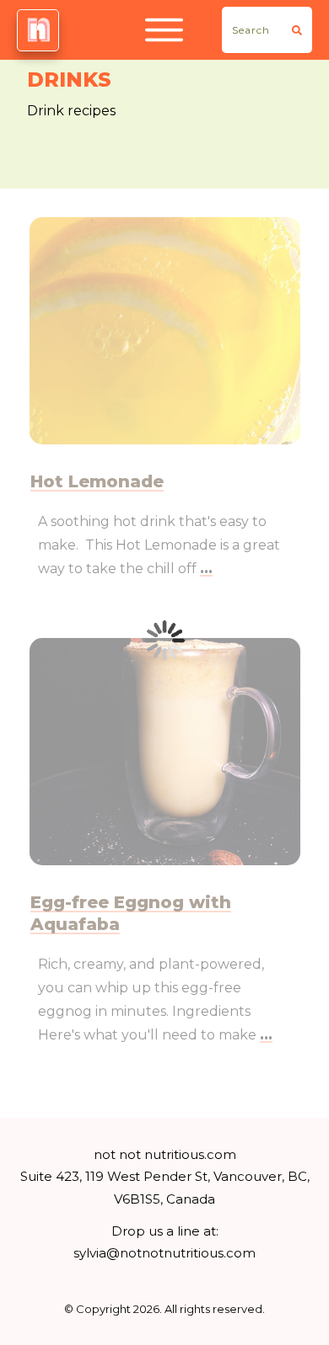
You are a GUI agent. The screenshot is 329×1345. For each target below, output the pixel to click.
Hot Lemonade (97, 481)
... (206, 569)
